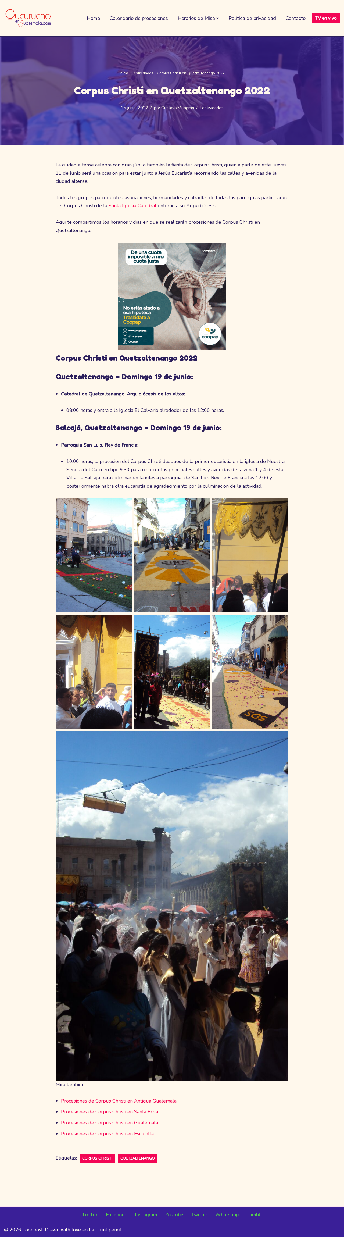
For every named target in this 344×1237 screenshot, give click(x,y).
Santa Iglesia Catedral (133, 205)
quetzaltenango (137, 1158)
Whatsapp (227, 1214)
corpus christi (97, 1158)
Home (93, 18)
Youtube (174, 1214)
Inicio (124, 73)
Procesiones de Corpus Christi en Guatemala (109, 1123)
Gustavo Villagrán (177, 108)
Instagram (146, 1214)
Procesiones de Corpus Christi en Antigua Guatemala (119, 1101)
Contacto (296, 18)
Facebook (116, 1214)
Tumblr (254, 1214)
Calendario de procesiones (139, 18)
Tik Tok (90, 1214)
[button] (217, 18)
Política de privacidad (252, 18)
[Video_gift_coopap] (172, 348)
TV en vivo (326, 18)
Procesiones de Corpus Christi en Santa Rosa (109, 1111)
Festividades (142, 73)
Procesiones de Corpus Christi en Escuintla (107, 1134)
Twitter (199, 1214)
